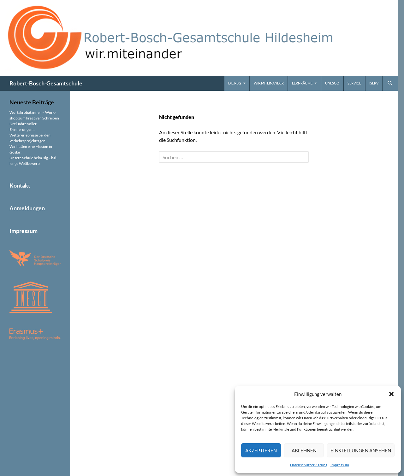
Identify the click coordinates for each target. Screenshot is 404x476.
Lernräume (302, 83)
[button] (391, 394)
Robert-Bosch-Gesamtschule (45, 83)
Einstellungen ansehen (360, 450)
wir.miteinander (269, 83)
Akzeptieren (261, 450)
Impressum (339, 464)
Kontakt (19, 185)
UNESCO (332, 83)
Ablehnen (304, 450)
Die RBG (234, 83)
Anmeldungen (27, 208)
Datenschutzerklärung (308, 464)
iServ (373, 83)
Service (354, 83)
